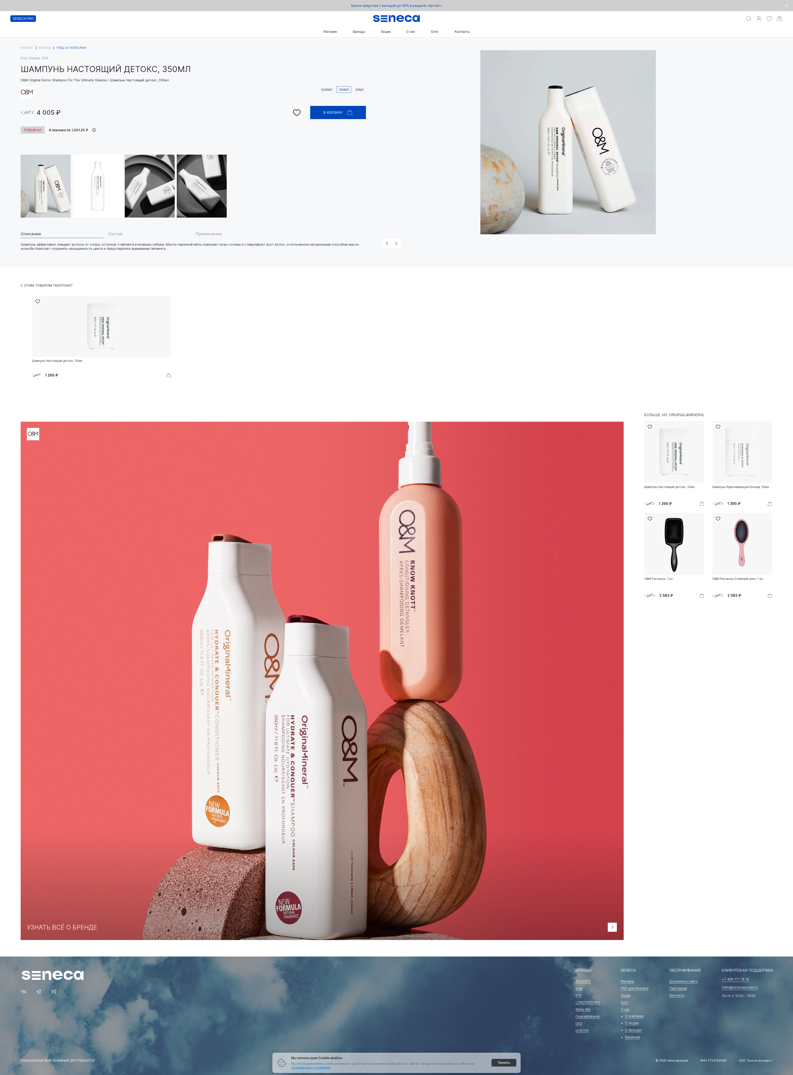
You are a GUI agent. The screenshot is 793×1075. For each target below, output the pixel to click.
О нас (410, 32)
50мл (359, 89)
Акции (386, 32)
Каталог (27, 48)
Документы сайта (683, 981)
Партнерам (678, 988)
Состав (115, 234)
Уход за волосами (71, 48)
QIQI (579, 1023)
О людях (632, 1023)
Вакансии (632, 1037)
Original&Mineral (587, 1016)
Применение (208, 234)
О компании (634, 1016)
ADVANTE (583, 981)
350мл (344, 89)
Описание (31, 234)
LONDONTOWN (588, 1002)
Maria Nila (583, 1009)
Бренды (359, 32)
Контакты (462, 32)
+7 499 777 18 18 (735, 979)
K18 (578, 995)
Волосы (45, 48)
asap (579, 988)
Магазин (330, 32)
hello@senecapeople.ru (740, 987)
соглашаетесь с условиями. (311, 1067)
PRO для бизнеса (634, 988)
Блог (435, 32)
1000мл (326, 89)
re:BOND (582, 1030)
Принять (504, 1062)
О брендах (633, 1030)
